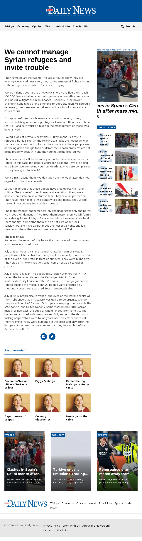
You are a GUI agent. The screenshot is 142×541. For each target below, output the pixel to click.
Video (129, 503)
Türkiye (9, 26)
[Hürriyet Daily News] (71, 11)
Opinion (37, 26)
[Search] (122, 26)
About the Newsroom (96, 526)
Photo (88, 26)
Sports (77, 26)
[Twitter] (52, 336)
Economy (23, 26)
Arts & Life (63, 26)
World (49, 26)
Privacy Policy (51, 526)
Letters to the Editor (56, 530)
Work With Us (71, 526)
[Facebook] (43, 336)
